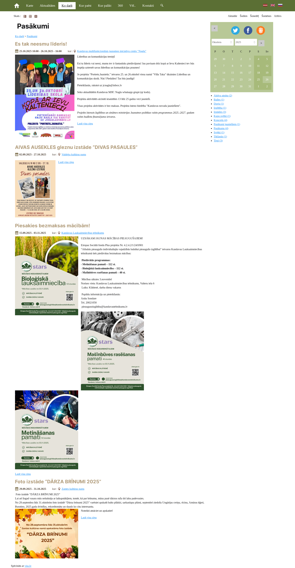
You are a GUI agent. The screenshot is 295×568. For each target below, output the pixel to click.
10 (249, 65)
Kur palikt (104, 5)
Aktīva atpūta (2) (223, 95)
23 (241, 79)
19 (267, 72)
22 (232, 79)
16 (241, 72)
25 (258, 79)
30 (223, 59)
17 (249, 72)
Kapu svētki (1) (222, 116)
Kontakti (148, 5)
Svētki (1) (219, 132)
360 (120, 5)
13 (215, 72)
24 (249, 79)
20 (215, 79)
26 (267, 79)
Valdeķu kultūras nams (74, 154)
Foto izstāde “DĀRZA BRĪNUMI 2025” (58, 481)
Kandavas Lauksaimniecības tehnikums (82, 232)
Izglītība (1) (220, 107)
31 (249, 86)
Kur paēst (85, 5)
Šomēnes (266, 16)
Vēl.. (132, 5)
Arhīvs (277, 16)
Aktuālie (232, 16)
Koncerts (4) (220, 120)
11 (258, 65)
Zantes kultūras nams (73, 488)
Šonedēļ (254, 16)
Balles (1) (219, 99)
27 (215, 86)
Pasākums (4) (221, 128)
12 (267, 65)
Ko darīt (67, 5)
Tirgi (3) (218, 140)
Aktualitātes (47, 5)
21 (223, 79)
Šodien (243, 16)
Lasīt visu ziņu (85, 123)
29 (215, 59)
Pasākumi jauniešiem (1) (227, 124)
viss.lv (28, 565)
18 (258, 72)
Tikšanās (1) (220, 136)
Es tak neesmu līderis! (41, 44)
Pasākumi (32, 36)
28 (223, 86)
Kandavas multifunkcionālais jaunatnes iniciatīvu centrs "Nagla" (111, 51)
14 (223, 72)
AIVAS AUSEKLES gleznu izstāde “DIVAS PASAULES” (76, 147)
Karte (29, 5)
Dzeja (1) (219, 103)
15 (232, 72)
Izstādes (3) (220, 111)
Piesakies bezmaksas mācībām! (52, 225)
